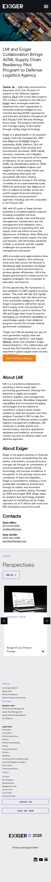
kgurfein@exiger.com (15, 541)
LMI (20, 87)
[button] (46, 6)
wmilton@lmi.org (12, 529)
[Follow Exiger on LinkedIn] (35, 860)
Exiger (6, 103)
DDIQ (25, 141)
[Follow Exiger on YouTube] (41, 860)
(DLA (14, 96)
